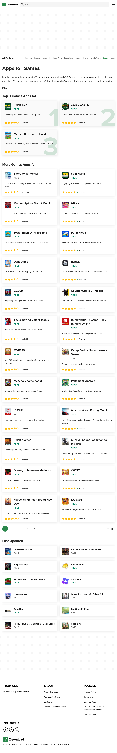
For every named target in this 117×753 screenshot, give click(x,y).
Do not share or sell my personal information (94, 708)
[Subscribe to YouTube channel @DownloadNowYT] (17, 729)
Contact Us (48, 702)
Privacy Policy (90, 692)
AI (21, 58)
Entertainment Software (92, 58)
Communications (40, 58)
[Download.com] (10, 4)
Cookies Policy (90, 702)
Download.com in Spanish (55, 707)
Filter (5, 88)
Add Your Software (52, 697)
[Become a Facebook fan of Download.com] (5, 729)
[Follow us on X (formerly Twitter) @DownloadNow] (11, 729)
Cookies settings (91, 714)
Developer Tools (55, 58)
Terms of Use (90, 697)
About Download (51, 692)
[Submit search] (22, 4)
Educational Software (72, 58)
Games (106, 58)
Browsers (28, 58)
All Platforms (8, 58)
